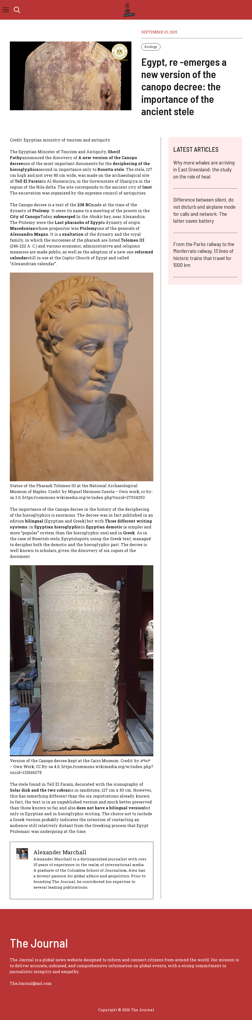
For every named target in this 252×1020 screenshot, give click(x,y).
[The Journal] (128, 10)
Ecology (150, 46)
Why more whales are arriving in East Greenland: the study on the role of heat (204, 169)
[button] (17, 10)
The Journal (142, 1009)
